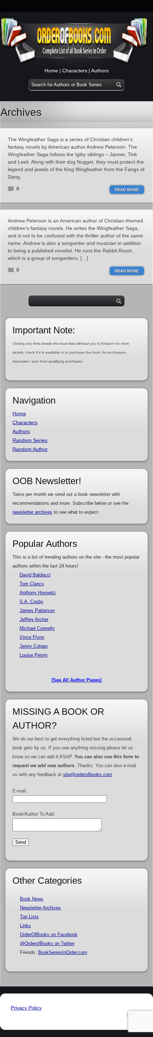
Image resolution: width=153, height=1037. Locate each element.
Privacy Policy (26, 1008)
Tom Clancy (32, 583)
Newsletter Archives (40, 907)
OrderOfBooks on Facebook (49, 934)
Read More (127, 190)
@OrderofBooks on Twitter (47, 943)
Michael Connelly (37, 628)
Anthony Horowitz (38, 592)
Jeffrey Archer (34, 619)
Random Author (30, 449)
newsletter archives (32, 512)
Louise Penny (34, 655)
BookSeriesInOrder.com (62, 952)
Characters (74, 70)
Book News (31, 899)
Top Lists (29, 916)
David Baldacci (35, 574)
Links (25, 925)
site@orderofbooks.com (87, 774)
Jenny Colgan (34, 646)
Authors (100, 70)
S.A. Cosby (31, 601)
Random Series (29, 440)
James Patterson (37, 610)
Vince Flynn (32, 637)
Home (51, 70)
